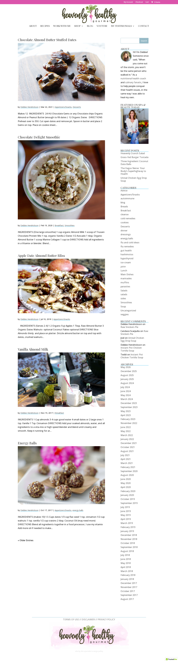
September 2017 (129, 595)
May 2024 (126, 395)
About (33, 26)
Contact (143, 26)
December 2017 (129, 583)
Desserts (77, 107)
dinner (124, 230)
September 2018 (129, 547)
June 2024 (126, 391)
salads (124, 294)
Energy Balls (27, 443)
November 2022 (129, 423)
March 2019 (127, 523)
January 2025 (127, 379)
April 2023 (126, 415)
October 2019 (128, 499)
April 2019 (126, 519)
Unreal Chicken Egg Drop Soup (134, 179)
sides (123, 298)
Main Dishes (127, 274)
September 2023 (129, 407)
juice (123, 266)
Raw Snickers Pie (129, 327)
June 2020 (126, 479)
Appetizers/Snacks (63, 107)
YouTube (102, 26)
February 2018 (128, 575)
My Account (128, 2)
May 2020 (126, 483)
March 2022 (127, 435)
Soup (123, 306)
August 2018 (127, 551)
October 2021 (128, 447)
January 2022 (127, 439)
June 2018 (126, 559)
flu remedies (127, 246)
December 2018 (129, 535)
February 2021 (128, 467)
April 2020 (126, 487)
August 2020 (127, 475)
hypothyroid (127, 258)
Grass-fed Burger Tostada (134, 157)
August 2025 (127, 375)
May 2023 (126, 411)
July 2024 (125, 387)
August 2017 (127, 599)
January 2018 (127, 579)
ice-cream (126, 262)
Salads (124, 290)
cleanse (124, 214)
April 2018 (126, 567)
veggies (125, 314)
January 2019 (127, 531)
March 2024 (127, 399)
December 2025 (129, 371)
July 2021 (125, 455)
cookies (125, 222)
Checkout (139, 2)
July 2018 (125, 555)
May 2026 (126, 367)
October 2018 (128, 543)
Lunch (124, 270)
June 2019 (126, 511)
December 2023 (129, 403)
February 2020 (128, 491)
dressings (126, 234)
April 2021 (126, 459)
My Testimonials (121, 26)
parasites (125, 286)
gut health (126, 250)
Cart (147, 2)
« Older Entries (25, 540)
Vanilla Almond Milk (33, 349)
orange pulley (97, 651)
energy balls (77, 510)
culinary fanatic (133, 82)
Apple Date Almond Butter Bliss (41, 255)
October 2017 (128, 591)
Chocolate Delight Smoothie (39, 137)
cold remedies (128, 218)
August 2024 (127, 383)
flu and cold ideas (130, 242)
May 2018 (126, 563)
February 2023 (128, 419)
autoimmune (127, 198)
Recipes (45, 26)
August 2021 (127, 451)
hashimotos (127, 254)
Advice (124, 190)
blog (123, 202)
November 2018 (129, 539)
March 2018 (127, 571)
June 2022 (126, 427)
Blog (90, 26)
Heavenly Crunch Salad (133, 153)
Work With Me (62, 26)
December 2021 (129, 443)
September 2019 (129, 503)
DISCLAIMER (88, 619)
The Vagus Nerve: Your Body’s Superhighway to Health (133, 171)
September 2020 (129, 471)
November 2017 (129, 587)
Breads (124, 206)
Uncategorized (128, 310)
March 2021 (127, 463)
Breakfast (59, 225)
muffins (125, 282)
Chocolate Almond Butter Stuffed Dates (47, 39)
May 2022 (126, 431)
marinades (126, 278)
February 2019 (128, 527)
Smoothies (70, 225)
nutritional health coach (133, 78)
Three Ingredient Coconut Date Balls (134, 163)
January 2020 (127, 495)
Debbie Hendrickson (29, 107)
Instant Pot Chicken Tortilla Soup (131, 349)
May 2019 (126, 515)
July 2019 (125, 507)
